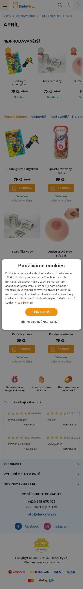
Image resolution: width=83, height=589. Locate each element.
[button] (42, 321)
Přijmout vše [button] (41, 312)
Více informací (24, 302)
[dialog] (41, 294)
